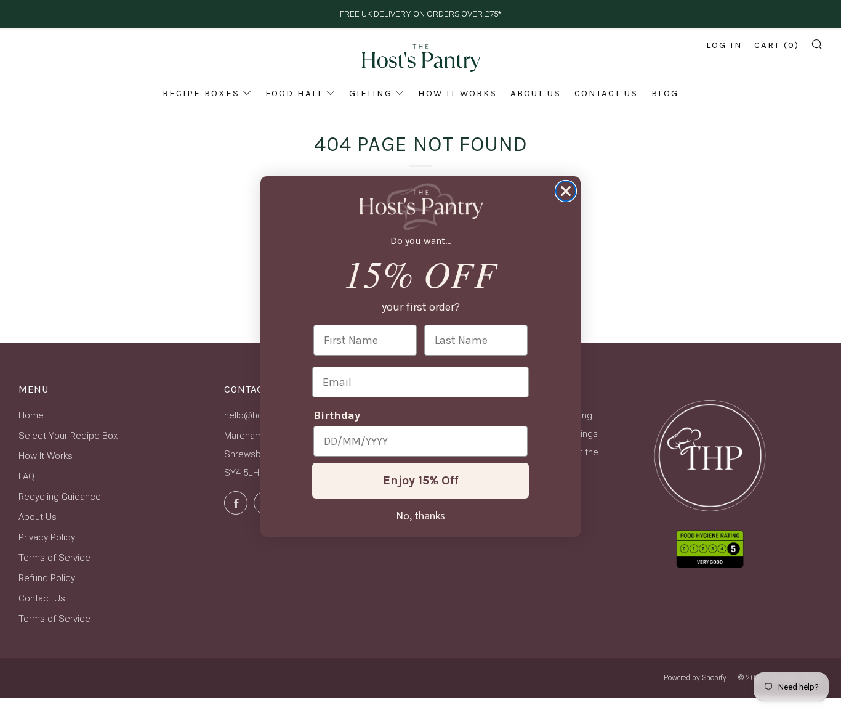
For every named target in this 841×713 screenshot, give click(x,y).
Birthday (336, 415)
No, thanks (420, 515)
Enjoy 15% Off (421, 480)
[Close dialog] (566, 191)
